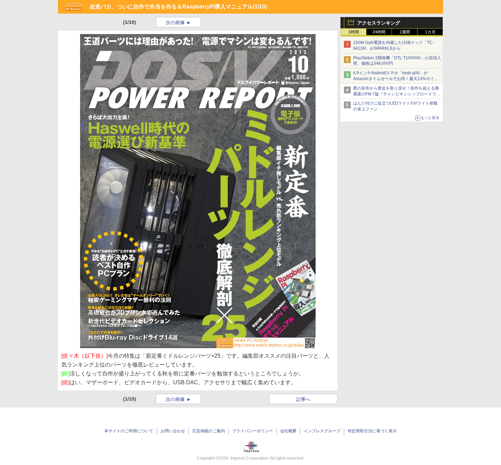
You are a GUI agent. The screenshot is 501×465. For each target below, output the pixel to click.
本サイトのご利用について (128, 431)
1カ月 (430, 32)
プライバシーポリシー (252, 431)
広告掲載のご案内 (208, 431)
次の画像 (175, 22)
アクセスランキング (378, 23)
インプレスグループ (322, 431)
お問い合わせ (173, 431)
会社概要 (288, 431)
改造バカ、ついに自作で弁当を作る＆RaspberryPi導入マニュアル (171, 7)
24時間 (379, 32)
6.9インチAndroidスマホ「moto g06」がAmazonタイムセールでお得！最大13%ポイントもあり (395, 79)
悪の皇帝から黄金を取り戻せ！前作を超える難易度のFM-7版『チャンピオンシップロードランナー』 (396, 94)
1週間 (404, 32)
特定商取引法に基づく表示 (372, 431)
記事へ (303, 399)
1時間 (353, 32)
